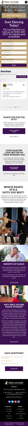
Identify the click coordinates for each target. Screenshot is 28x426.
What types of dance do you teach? (9, 363)
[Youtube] (15, 401)
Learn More (14, 231)
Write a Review (22, 76)
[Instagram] (18, 401)
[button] (7, 107)
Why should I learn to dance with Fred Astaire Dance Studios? (12, 357)
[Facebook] (9, 401)
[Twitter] (12, 401)
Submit (14, 65)
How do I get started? (6, 360)
